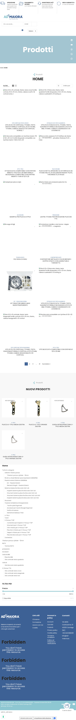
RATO (4, 543)
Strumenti (8, 500)
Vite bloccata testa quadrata (14, 565)
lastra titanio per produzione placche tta (56, 218)
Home (26, 24)
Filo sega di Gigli (20, 259)
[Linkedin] (2, 635)
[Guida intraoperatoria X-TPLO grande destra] (13, 439)
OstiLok (4, 563)
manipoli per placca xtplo (20, 217)
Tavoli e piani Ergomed (14, 505)
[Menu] (27, 31)
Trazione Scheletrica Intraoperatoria (16, 503)
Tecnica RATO (9, 546)
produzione (6, 549)
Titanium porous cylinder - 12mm (18, 475)
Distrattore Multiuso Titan (15, 513)
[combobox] (32, 31)
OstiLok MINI (6, 554)
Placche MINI (9, 557)
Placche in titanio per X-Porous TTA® (19, 530)
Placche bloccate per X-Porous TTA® (19, 535)
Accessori (5, 552)
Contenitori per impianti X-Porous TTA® (20, 523)
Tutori (7, 518)
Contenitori (8, 537)
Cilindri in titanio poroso (12, 473)
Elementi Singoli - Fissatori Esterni (18, 485)
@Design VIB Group (7, 706)
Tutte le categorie (8, 470)
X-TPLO (7, 515)
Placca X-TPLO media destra (13, 424)
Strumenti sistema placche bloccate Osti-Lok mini (23, 495)
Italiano (31, 31)
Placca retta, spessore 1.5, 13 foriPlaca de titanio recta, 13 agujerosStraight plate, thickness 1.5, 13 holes (56, 173)
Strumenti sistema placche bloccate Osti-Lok (22, 493)
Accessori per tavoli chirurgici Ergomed (19, 508)
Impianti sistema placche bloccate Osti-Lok (21, 491)
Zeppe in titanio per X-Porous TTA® (18, 532)
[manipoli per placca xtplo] (20, 195)
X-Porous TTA (6, 568)
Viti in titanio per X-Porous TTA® (17, 528)
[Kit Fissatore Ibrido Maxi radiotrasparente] (20, 282)
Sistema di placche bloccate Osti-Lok (17, 488)
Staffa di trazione (12, 510)
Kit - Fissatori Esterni (13, 483)
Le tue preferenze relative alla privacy (42, 718)
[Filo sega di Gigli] (20, 237)
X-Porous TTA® (9, 520)
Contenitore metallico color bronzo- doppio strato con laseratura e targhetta (56, 261)
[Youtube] (6, 635)
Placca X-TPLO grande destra (38, 425)
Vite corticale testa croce (13, 571)
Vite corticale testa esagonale (14, 573)
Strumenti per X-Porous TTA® (16, 525)
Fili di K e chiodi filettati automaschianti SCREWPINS (21, 478)
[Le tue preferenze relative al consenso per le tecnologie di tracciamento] (3, 717)
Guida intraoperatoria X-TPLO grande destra (13, 458)
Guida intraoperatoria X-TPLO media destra (62, 425)
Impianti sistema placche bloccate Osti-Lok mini (23, 498)
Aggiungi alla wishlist (34, 91)
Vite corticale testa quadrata (14, 559)
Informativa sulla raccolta (26, 718)
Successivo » (46, 364)
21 (39, 364)
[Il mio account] (25, 30)
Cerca (34, 24)
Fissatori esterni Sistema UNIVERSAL (16, 480)
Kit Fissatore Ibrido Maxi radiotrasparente (20, 304)
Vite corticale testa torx (12, 576)
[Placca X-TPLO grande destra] (38, 407)
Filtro (5, 86)
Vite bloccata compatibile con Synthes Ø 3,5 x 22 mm (56, 350)
